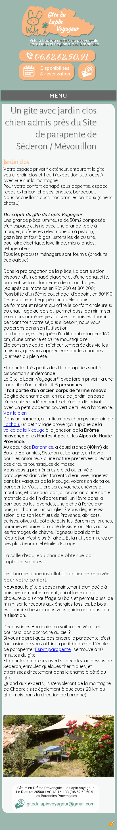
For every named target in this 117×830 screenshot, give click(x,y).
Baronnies (42, 447)
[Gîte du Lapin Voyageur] (58, 36)
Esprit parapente (53, 649)
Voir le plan (15, 413)
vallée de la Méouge (24, 430)
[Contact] (86, 71)
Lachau (11, 424)
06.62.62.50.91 (61, 56)
